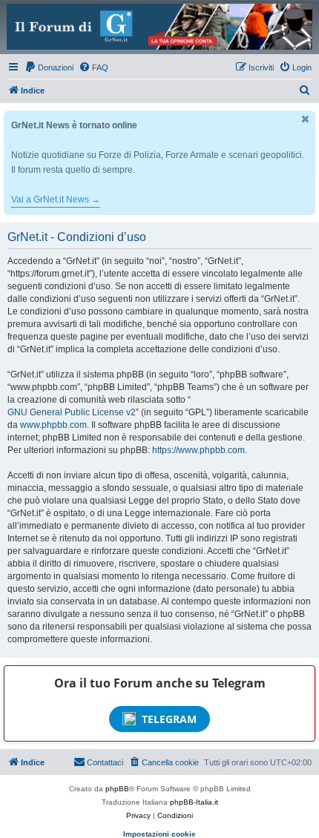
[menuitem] (48, 67)
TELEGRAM (169, 719)
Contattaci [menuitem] (105, 762)
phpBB (117, 789)
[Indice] (159, 27)
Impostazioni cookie (159, 834)
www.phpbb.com (53, 425)
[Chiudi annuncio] (305, 119)
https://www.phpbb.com (198, 450)
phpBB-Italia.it (194, 802)
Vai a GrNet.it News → (55, 199)
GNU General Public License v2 (71, 412)
